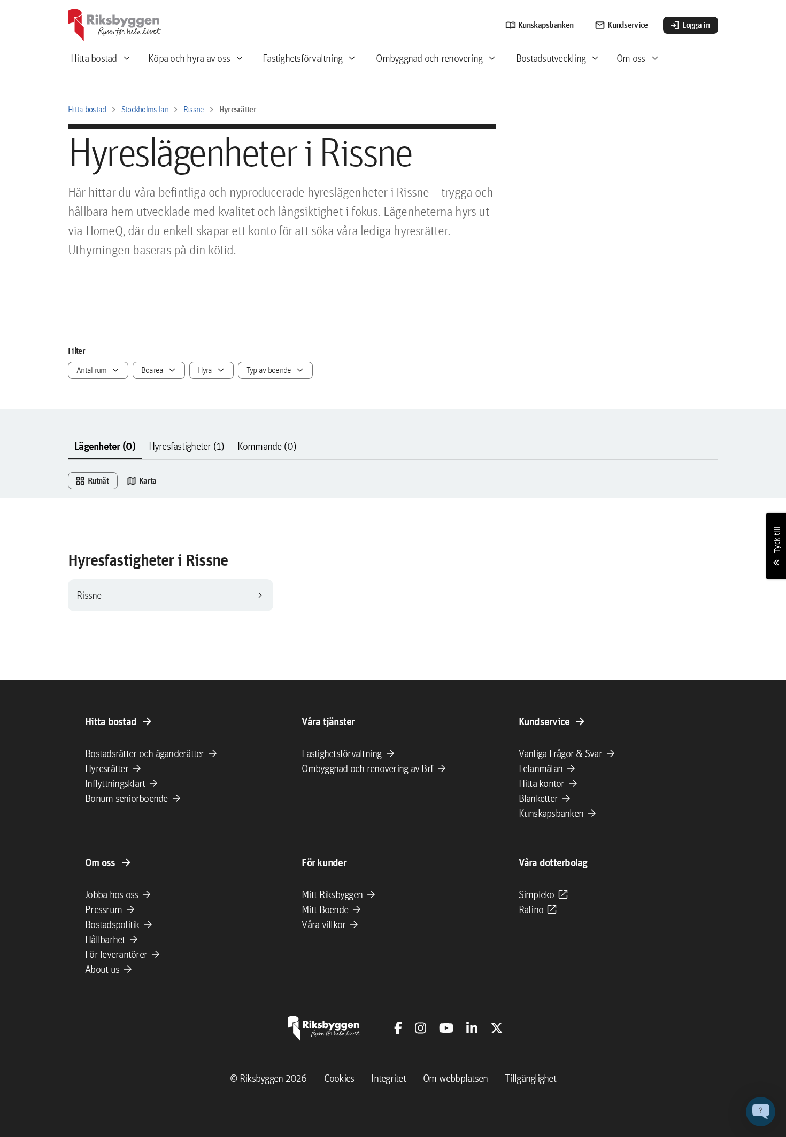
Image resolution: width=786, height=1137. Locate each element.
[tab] (105, 446)
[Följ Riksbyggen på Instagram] (420, 1028)
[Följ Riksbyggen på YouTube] (446, 1028)
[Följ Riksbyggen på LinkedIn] (471, 1028)
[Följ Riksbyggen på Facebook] (398, 1028)
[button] (760, 1111)
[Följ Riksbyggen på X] (496, 1028)
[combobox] (98, 370)
